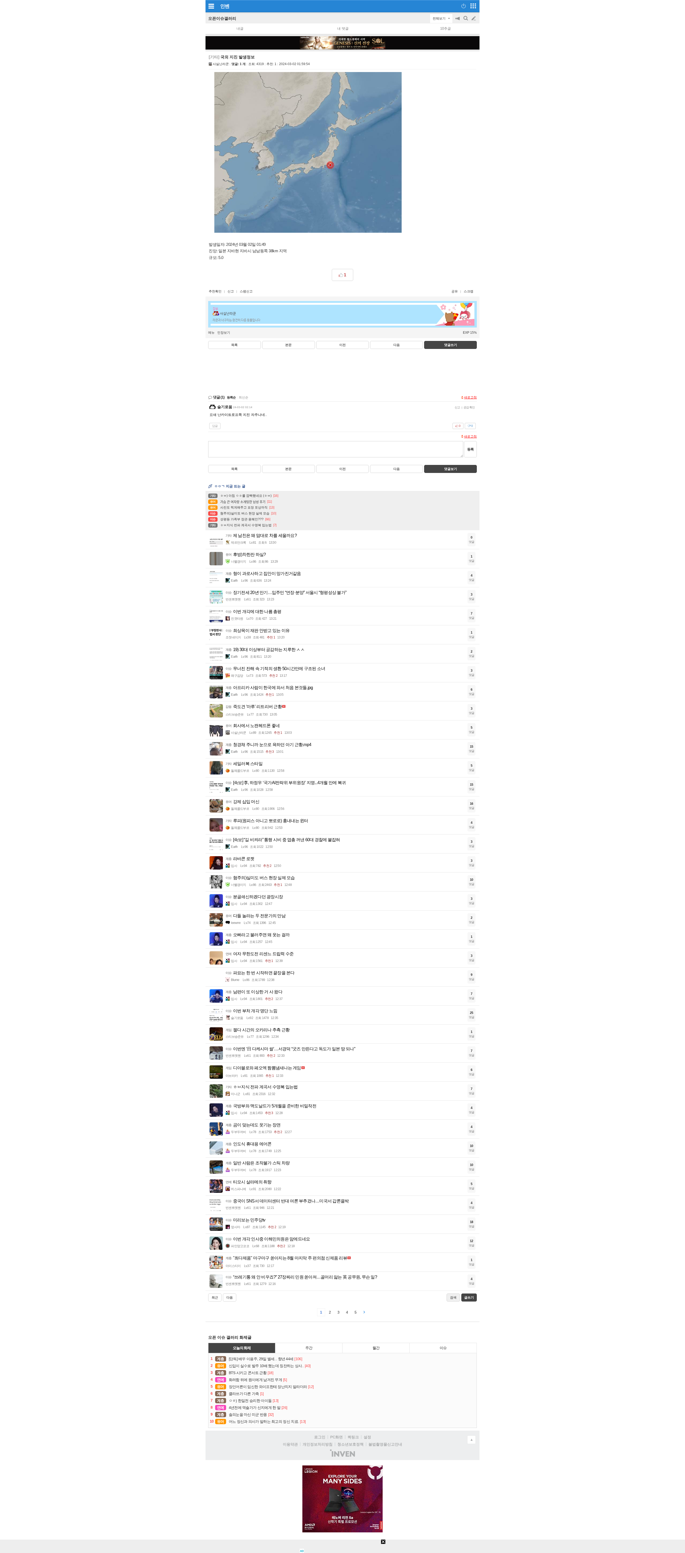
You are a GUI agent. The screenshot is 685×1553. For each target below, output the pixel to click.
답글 (215, 425)
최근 (215, 1297)
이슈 (443, 1348)
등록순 (231, 397)
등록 (470, 449)
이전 (342, 345)
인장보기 (223, 332)
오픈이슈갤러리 (222, 18)
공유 (454, 291)
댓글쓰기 (450, 345)
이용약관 (290, 1444)
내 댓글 (343, 29)
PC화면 (336, 1437)
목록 (234, 345)
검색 (453, 1297)
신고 (230, 291)
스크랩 (468, 291)
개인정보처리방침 (318, 1444)
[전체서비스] (473, 6)
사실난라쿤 (221, 64)
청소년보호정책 (350, 1444)
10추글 (445, 29)
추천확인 (215, 291)
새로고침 (470, 397)
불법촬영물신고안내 (385, 1444)
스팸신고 (246, 291)
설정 (367, 1437)
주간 (308, 1348)
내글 (240, 29)
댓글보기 (450, 469)
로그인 (319, 1437)
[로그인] (463, 6)
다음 (396, 345)
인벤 (224, 6)
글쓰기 (474, 18)
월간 (375, 1348)
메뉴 (211, 332)
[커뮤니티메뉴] (211, 6)
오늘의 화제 (242, 1348)
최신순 (243, 397)
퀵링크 (353, 1437)
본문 (288, 345)
